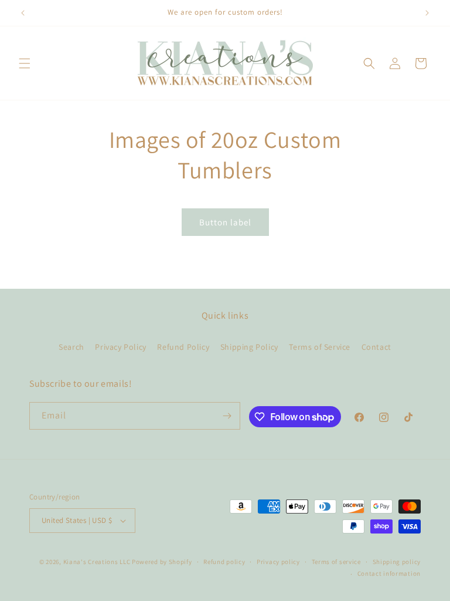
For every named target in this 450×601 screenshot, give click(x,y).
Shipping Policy (249, 347)
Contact (376, 347)
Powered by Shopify (162, 562)
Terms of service (336, 562)
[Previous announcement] (23, 13)
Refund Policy (183, 347)
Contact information (389, 573)
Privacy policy (278, 562)
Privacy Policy (120, 347)
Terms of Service (319, 347)
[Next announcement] (427, 13)
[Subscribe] (227, 416)
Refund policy (224, 562)
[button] (25, 63)
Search (71, 347)
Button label (225, 222)
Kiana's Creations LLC (97, 562)
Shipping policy (397, 562)
